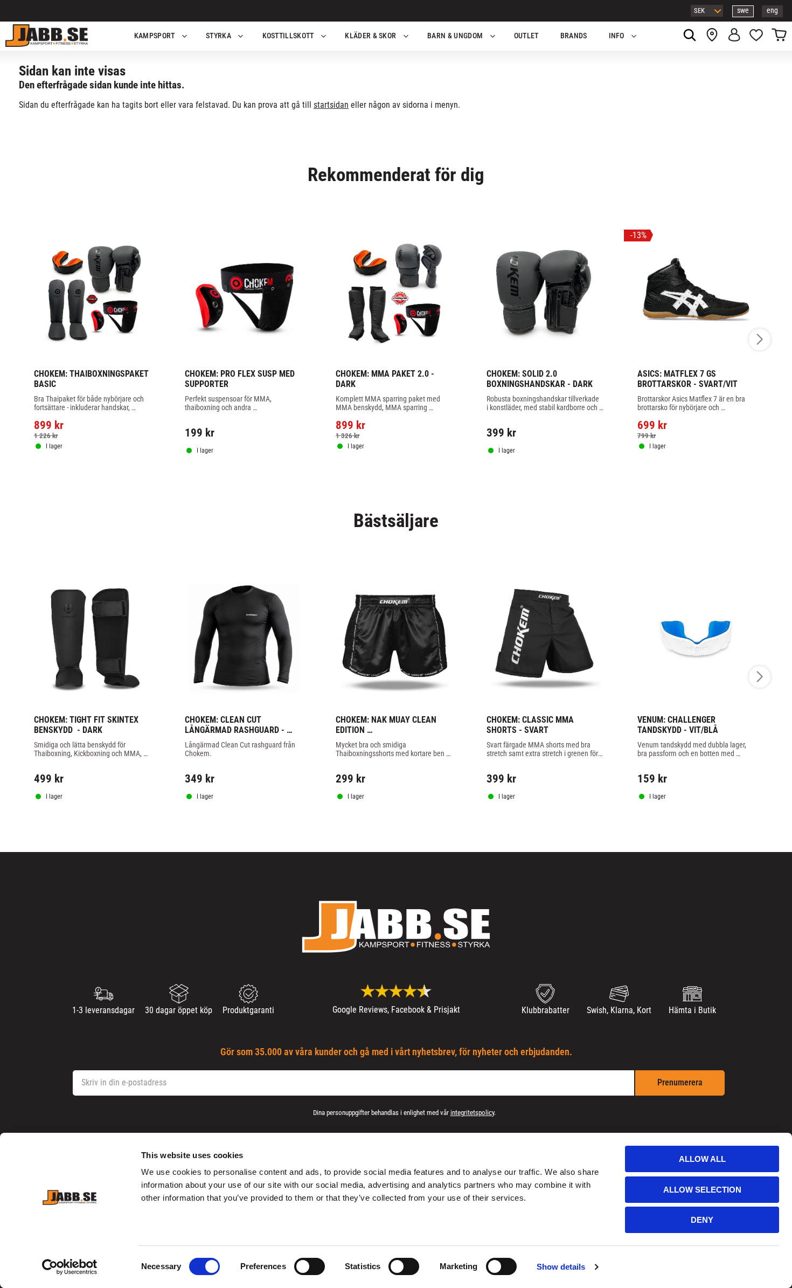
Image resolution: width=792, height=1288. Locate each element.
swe (743, 10)
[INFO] (97, 477)
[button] (756, 36)
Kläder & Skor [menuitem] (370, 35)
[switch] (309, 1266)
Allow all (702, 1159)
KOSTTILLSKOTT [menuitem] (288, 35)
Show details (561, 1266)
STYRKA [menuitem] (218, 35)
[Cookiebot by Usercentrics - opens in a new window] (70, 1267)
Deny (702, 1219)
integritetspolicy (472, 1113)
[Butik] (712, 36)
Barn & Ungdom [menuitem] (455, 35)
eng (772, 10)
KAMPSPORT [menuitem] (154, 35)
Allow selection (702, 1189)
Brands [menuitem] (573, 35)
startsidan (331, 105)
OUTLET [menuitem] (526, 35)
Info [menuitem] (616, 35)
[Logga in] (734, 36)
